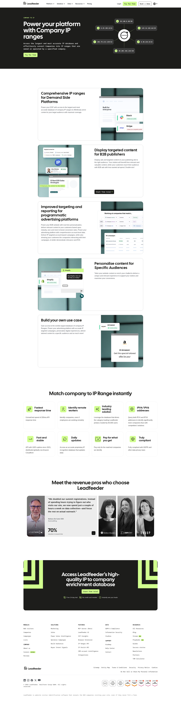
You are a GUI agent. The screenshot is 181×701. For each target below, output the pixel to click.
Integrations (83, 655)
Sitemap (96, 667)
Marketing (54, 629)
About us (26, 648)
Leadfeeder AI (83, 632)
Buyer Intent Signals (59, 647)
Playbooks (138, 640)
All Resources (138, 629)
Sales (53, 632)
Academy (108, 644)
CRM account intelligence (88, 651)
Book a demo (145, 4)
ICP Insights (83, 636)
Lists (25, 640)
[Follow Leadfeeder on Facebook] (32, 680)
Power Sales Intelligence (61, 636)
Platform (49, 4)
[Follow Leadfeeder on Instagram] (28, 680)
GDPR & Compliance (112, 629)
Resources (79, 4)
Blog (134, 632)
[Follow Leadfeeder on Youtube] (39, 680)
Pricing (89, 4)
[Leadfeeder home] (32, 3)
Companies (27, 632)
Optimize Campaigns (58, 640)
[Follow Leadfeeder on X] (35, 680)
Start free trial (103, 192)
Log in (119, 4)
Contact (108, 652)
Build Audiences (57, 644)
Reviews (26, 656)
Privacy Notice (144, 667)
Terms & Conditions (119, 667)
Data (69, 4)
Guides (135, 644)
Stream (137, 636)
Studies (108, 636)
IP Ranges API (83, 644)
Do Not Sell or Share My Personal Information (139, 672)
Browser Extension (85, 640)
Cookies (155, 667)
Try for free (129, 4)
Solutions (60, 4)
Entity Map (105, 667)
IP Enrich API (83, 647)
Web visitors (28, 629)
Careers (29, 652)
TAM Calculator (138, 659)
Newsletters (137, 651)
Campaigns (27, 636)
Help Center (110, 648)
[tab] (62, 516)
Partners (136, 655)
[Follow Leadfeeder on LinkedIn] (24, 680)
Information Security (113, 632)
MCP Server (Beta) (85, 629)
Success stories (139, 647)
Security (132, 667)
